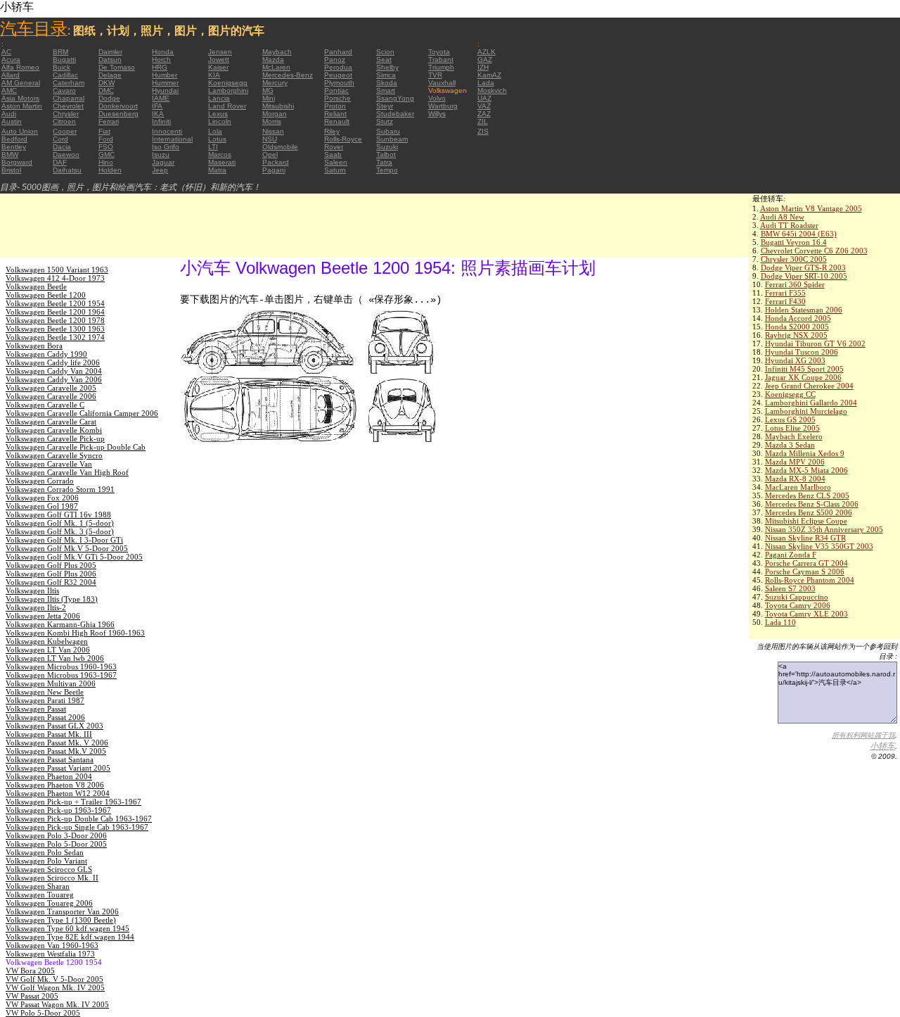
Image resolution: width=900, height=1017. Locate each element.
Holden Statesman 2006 (803, 309)
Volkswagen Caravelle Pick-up (55, 438)
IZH (483, 67)
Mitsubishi (278, 106)
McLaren (276, 67)
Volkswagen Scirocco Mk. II (52, 877)
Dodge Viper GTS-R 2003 (803, 267)
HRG (159, 67)
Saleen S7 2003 (790, 588)
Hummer (165, 83)
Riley (332, 131)
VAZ (484, 106)
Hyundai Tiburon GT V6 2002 (815, 343)
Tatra (384, 162)
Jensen (220, 52)
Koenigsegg (228, 83)
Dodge (109, 98)
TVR (435, 75)
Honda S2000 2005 (797, 326)
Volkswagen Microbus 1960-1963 (61, 666)
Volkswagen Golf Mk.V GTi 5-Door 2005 (74, 556)
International (172, 139)
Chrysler (66, 114)
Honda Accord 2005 (798, 318)
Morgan (274, 114)
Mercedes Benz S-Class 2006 (812, 504)
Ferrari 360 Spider (795, 284)
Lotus (217, 139)
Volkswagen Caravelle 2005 (51, 388)
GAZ (484, 59)
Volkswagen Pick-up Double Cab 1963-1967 (79, 818)
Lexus (218, 114)
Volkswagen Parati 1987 (45, 700)
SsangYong (395, 98)
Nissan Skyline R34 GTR (805, 537)
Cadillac (65, 75)
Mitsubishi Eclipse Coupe (806, 521)
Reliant (335, 114)
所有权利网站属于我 (863, 735)
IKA (158, 114)
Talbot (386, 154)
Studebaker (395, 114)
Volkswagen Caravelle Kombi (54, 430)
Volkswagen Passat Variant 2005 (58, 768)
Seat (384, 59)
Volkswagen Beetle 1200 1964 (55, 312)
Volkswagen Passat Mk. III (49, 734)
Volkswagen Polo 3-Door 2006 (56, 835)
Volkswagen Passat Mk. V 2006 (57, 742)
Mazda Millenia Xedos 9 (804, 453)
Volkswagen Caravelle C (45, 404)
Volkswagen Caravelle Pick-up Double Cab (76, 447)
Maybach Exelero (794, 436)
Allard (10, 75)
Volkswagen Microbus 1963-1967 (61, 675)
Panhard (338, 52)
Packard (275, 162)
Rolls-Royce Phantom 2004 (809, 580)
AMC (9, 90)
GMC (106, 154)
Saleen (335, 162)
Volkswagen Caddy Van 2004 (54, 371)
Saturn (335, 170)
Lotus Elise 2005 (792, 428)
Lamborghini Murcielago (806, 411)
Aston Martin (21, 106)
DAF (60, 162)
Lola (215, 131)
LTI (213, 147)
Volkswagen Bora (34, 345)
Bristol (11, 170)
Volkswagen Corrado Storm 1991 (60, 489)
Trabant (441, 59)
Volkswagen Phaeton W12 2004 (58, 793)
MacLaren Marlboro (798, 487)
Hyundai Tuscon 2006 (801, 352)
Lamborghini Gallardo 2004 (811, 402)
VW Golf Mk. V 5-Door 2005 (54, 979)
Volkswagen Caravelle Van (49, 464)
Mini (268, 98)
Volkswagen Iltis (32, 590)
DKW (106, 83)
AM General (20, 83)
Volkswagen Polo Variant (46, 861)
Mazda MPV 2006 (795, 461)
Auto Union (19, 131)
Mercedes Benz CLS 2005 (807, 495)
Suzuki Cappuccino (796, 597)
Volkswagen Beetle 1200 (46, 295)
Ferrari (108, 121)
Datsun (110, 59)
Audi (8, 114)
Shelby (387, 67)
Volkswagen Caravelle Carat (51, 421)
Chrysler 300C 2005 (794, 259)
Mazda (273, 59)
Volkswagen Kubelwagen (47, 641)
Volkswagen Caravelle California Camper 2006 (82, 413)
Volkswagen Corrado (40, 480)
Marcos (219, 154)
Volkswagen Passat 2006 (45, 717)
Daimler (110, 52)
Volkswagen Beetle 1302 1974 (55, 337)
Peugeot (338, 75)
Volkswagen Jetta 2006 (43, 616)
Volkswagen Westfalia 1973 (50, 953)
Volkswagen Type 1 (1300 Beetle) (61, 920)
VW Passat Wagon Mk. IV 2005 (57, 1004)
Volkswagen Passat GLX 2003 (54, 725)
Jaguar (163, 162)
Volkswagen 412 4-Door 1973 (55, 278)
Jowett (218, 59)
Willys (437, 114)
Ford (105, 139)
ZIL (482, 121)
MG (268, 90)
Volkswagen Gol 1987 (42, 506)
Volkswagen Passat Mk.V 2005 (56, 751)
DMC (106, 90)
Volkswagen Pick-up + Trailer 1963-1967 (73, 801)
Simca (386, 75)
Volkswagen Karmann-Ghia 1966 (60, 624)
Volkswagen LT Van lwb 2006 (55, 658)
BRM (60, 52)
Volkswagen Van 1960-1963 (52, 945)
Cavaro (64, 90)
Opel (270, 154)
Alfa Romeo (20, 67)
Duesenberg (118, 114)
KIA (214, 75)
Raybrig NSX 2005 (796, 335)
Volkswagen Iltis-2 (36, 607)
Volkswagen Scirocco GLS (49, 869)
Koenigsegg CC (790, 394)
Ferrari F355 (785, 293)
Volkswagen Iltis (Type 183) (52, 599)
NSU (269, 139)
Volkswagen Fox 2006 (42, 497)
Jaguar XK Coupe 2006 (803, 377)
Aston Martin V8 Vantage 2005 (811, 208)
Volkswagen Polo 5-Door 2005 (56, 844)
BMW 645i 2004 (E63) (799, 233)
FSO (105, 147)
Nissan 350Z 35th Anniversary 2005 (824, 529)
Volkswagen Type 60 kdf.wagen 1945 (67, 928)
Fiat (104, 131)
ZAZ (484, 114)
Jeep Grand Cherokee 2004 (809, 385)
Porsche (337, 98)
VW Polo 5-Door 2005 (43, 1013)
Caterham (68, 83)
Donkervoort (118, 106)
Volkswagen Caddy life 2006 (53, 362)
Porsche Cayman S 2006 (804, 571)
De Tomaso (116, 67)
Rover (333, 147)
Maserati (222, 162)
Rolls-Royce (343, 139)
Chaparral (68, 98)
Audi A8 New (782, 217)
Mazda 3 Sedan (790, 445)
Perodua (338, 67)
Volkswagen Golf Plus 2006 (51, 573)
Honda (163, 52)
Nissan (273, 131)
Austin (11, 121)
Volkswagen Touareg (40, 894)
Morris (271, 121)
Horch (161, 59)
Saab (333, 154)
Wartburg (443, 106)
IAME (160, 98)
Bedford (14, 139)
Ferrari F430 (785, 301)
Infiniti (161, 121)
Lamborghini (228, 90)
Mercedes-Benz (287, 75)
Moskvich (492, 90)
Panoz (334, 59)
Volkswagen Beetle (36, 286)
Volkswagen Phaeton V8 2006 (55, 785)
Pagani (273, 170)
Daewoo (66, 154)
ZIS (483, 131)
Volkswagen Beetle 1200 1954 (55, 303)
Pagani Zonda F (790, 554)
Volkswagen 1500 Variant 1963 (57, 269)
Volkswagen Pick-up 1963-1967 (58, 810)
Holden (110, 170)
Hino (105, 162)
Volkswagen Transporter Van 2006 (62, 911)
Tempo (387, 170)
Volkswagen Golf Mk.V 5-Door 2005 (67, 548)
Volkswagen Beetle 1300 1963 (55, 328)
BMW (9, 154)
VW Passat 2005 (32, 996)
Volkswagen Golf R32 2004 (51, 582)
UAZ (484, 98)
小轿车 (882, 746)
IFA (157, 106)
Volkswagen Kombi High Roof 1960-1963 (75, 632)
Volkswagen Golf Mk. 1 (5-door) (60, 523)
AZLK (486, 52)
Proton (335, 106)
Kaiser (218, 67)
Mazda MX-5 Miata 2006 (806, 470)
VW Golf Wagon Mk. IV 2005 (55, 987)
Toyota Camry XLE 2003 (806, 613)
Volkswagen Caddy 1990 (46, 354)
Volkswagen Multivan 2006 (51, 683)
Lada (485, 83)
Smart (385, 90)
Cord (60, 139)
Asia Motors (20, 98)
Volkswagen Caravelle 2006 (51, 396)
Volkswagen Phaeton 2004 (49, 776)
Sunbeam (392, 139)
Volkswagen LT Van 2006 (48, 649)
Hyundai (165, 90)
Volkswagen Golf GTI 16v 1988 (58, 514)
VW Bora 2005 (30, 970)
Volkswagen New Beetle (45, 692)
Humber (164, 75)
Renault (336, 121)
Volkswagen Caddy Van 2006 (54, 379)
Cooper (65, 131)
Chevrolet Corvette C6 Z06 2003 (814, 250)
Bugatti (64, 59)
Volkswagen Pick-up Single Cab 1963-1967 (77, 827)
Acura (10, 59)
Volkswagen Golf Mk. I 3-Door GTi (64, 540)
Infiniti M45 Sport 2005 (804, 369)
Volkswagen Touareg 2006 (49, 903)
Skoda (386, 83)
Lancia (219, 98)
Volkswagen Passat (36, 709)
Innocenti (167, 131)
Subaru (388, 131)
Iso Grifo (165, 147)
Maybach (277, 52)
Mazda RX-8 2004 (795, 478)
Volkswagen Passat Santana (50, 759)
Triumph (441, 67)
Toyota (439, 52)
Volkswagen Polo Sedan (45, 852)
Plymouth (339, 83)
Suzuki (387, 147)
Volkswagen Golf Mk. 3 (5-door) (60, 531)
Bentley (13, 147)
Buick (61, 67)
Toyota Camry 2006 (797, 605)
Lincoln (219, 121)
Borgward (16, 162)
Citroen (64, 121)
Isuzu (160, 154)
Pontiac (336, 90)
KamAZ (489, 75)
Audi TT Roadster (789, 225)
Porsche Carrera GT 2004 (806, 563)
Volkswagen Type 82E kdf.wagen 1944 (70, 937)
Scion (385, 52)
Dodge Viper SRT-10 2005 (804, 276)
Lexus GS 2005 (790, 419)
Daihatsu (67, 170)
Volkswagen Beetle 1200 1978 (55, 320)
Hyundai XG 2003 (795, 360)
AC (6, 52)
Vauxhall (442, 83)
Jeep (160, 170)
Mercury (275, 83)
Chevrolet (68, 106)
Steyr (384, 106)
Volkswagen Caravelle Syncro (54, 455)
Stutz (384, 121)
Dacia (62, 147)
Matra (217, 170)
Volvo (437, 98)
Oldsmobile (280, 147)
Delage (110, 75)
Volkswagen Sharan (38, 886)
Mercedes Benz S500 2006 (808, 512)
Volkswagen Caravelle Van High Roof (67, 472)
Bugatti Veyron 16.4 (794, 242)
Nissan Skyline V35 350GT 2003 (819, 546)
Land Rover (227, 106)
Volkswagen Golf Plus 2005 (51, 565)
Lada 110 (780, 622)
